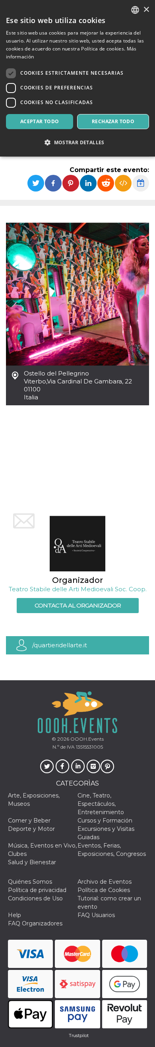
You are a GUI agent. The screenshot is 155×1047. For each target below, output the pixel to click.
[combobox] (135, 10)
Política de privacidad (37, 890)
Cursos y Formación (105, 820)
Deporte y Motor (31, 828)
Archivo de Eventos (105, 881)
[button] (77, 142)
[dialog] (77, 78)
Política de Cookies (104, 890)
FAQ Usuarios (96, 915)
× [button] (146, 10)
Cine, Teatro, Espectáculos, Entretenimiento (101, 804)
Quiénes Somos (30, 881)
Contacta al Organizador (78, 605)
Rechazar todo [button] (113, 121)
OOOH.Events (86, 739)
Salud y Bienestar (32, 862)
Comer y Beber (29, 820)
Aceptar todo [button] (39, 121)
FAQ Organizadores (35, 923)
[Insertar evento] (123, 183)
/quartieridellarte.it (59, 645)
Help (14, 915)
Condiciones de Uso (35, 898)
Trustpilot (79, 1035)
